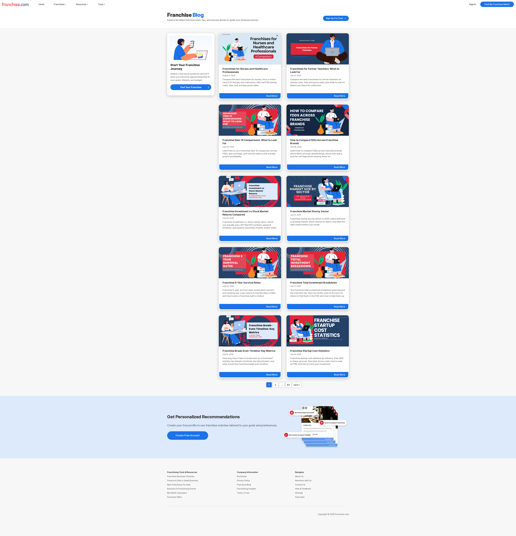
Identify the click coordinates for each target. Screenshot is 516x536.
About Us (299, 476)
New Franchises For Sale (178, 485)
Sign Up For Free (334, 18)
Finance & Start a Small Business (182, 480)
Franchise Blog (244, 485)
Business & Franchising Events (181, 489)
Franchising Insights (246, 489)
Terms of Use (243, 493)
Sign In (472, 4)
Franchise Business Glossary (180, 476)
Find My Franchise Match (497, 4)
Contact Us (300, 485)
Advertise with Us (303, 480)
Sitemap (299, 493)
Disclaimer (242, 476)
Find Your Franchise (190, 87)
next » (297, 385)
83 (288, 385)
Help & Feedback (303, 489)
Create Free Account (188, 435)
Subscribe (299, 497)
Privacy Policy (243, 480)
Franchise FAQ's (174, 497)
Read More (271, 96)
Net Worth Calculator (177, 493)
